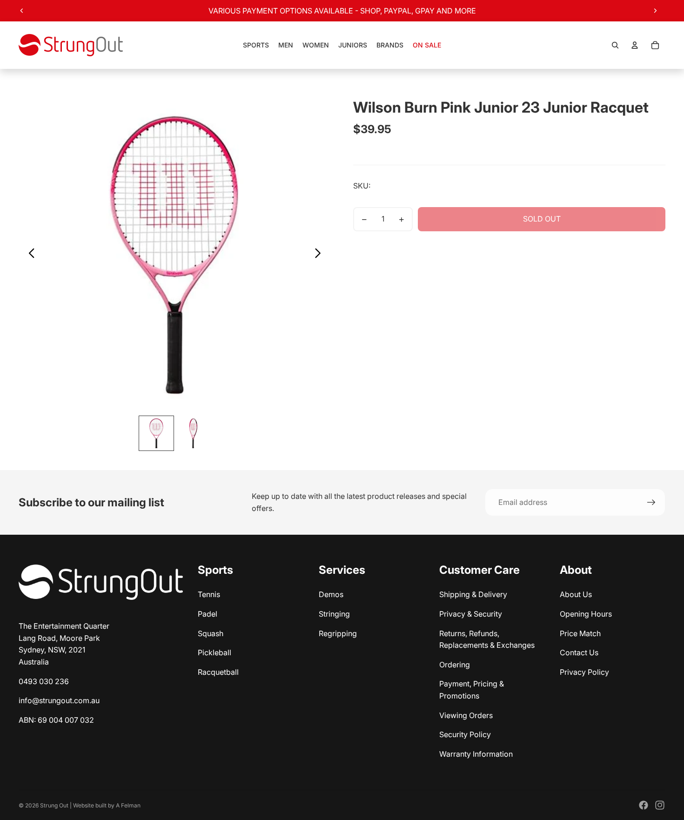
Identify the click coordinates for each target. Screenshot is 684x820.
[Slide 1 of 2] (156, 433)
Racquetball (218, 672)
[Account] (634, 45)
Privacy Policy (584, 672)
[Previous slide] (22, 10)
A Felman (128, 805)
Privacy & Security (470, 613)
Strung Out (54, 805)
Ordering (454, 664)
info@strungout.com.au (59, 700)
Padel (207, 613)
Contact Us (579, 652)
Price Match (580, 633)
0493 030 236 (44, 681)
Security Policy (465, 734)
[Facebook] (643, 805)
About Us (576, 594)
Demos (331, 594)
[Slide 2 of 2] (193, 433)
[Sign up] (651, 502)
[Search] (615, 45)
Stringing (334, 613)
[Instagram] (659, 805)
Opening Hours (586, 613)
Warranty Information (476, 754)
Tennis (209, 594)
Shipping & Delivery (473, 594)
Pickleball (214, 652)
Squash (210, 633)
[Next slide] (655, 10)
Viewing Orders (466, 715)
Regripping (338, 633)
